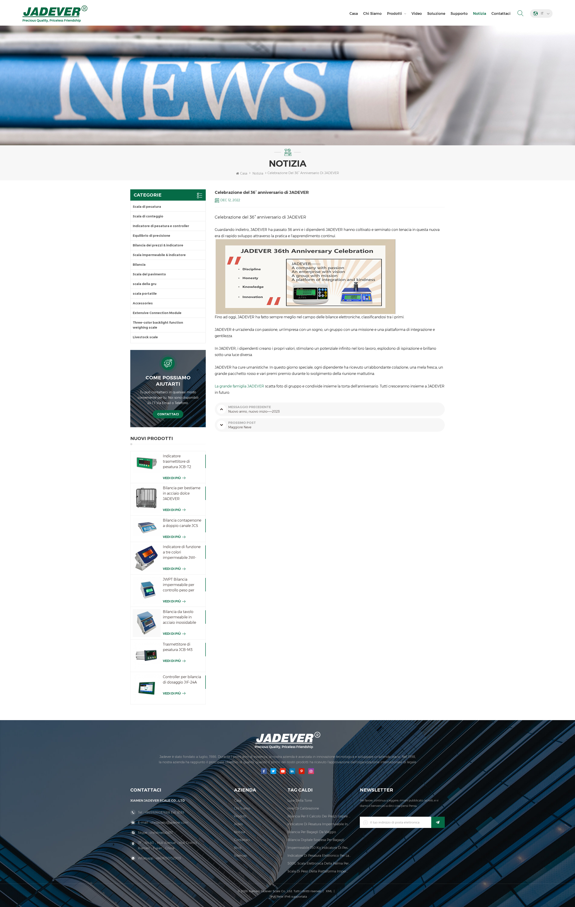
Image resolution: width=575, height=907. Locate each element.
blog (237, 848)
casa (237, 801)
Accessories (143, 303)
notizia (479, 13)
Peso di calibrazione (303, 808)
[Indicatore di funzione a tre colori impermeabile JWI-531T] (147, 558)
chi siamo (372, 13)
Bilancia (139, 265)
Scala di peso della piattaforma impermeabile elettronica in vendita (319, 871)
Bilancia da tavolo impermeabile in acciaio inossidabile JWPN (179, 617)
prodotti (240, 816)
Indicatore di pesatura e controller (161, 226)
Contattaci (501, 13)
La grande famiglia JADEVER (239, 386)
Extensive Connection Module (157, 313)
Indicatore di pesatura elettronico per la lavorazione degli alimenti (319, 856)
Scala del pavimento (149, 274)
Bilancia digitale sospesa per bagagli (316, 840)
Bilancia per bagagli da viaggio (312, 832)
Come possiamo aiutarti (168, 381)
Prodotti (394, 13)
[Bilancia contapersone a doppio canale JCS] (147, 527)
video (416, 13)
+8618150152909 (168, 858)
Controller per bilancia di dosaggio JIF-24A (182, 679)
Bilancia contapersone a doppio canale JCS (182, 523)
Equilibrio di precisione (151, 236)
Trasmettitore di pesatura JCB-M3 (177, 647)
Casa (353, 13)
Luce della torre (300, 801)
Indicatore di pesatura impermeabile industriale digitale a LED (319, 824)
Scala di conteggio (148, 216)
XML (329, 891)
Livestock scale (145, 337)
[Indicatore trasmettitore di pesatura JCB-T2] (147, 463)
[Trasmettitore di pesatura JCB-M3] (147, 656)
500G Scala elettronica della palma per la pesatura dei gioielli (319, 863)
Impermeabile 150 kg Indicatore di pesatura (319, 848)
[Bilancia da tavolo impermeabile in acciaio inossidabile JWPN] (147, 623)
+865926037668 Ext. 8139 (164, 812)
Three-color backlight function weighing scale (158, 325)
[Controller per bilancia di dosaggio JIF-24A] (147, 688)
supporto (459, 13)
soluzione (436, 13)
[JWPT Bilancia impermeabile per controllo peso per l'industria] (147, 591)
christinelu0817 (161, 833)
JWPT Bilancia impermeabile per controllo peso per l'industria (178, 585)
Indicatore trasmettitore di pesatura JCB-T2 (177, 461)
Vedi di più (172, 478)
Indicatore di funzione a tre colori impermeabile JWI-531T (182, 552)
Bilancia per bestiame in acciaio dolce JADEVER (181, 493)
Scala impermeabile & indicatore (159, 255)
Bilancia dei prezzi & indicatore (158, 245)
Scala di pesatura (147, 207)
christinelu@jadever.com (169, 823)
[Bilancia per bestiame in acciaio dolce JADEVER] (147, 499)
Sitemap (240, 856)
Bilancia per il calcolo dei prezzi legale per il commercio (319, 816)
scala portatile (145, 294)
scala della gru (144, 284)
